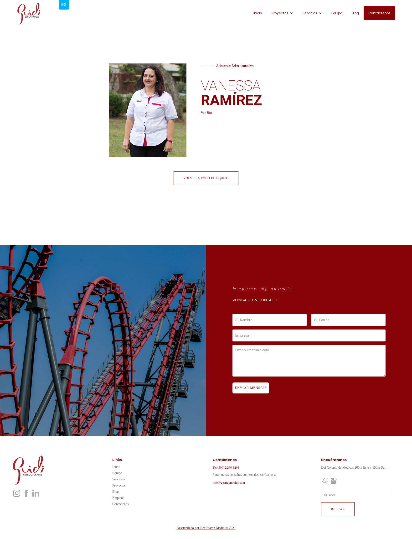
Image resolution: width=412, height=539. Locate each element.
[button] (282, 13)
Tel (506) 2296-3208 (226, 467)
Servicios (118, 479)
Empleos (118, 498)
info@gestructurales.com (229, 482)
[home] (29, 13)
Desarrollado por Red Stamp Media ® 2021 (206, 528)
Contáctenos (379, 13)
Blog (355, 13)
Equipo (336, 13)
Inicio (257, 13)
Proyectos (118, 485)
